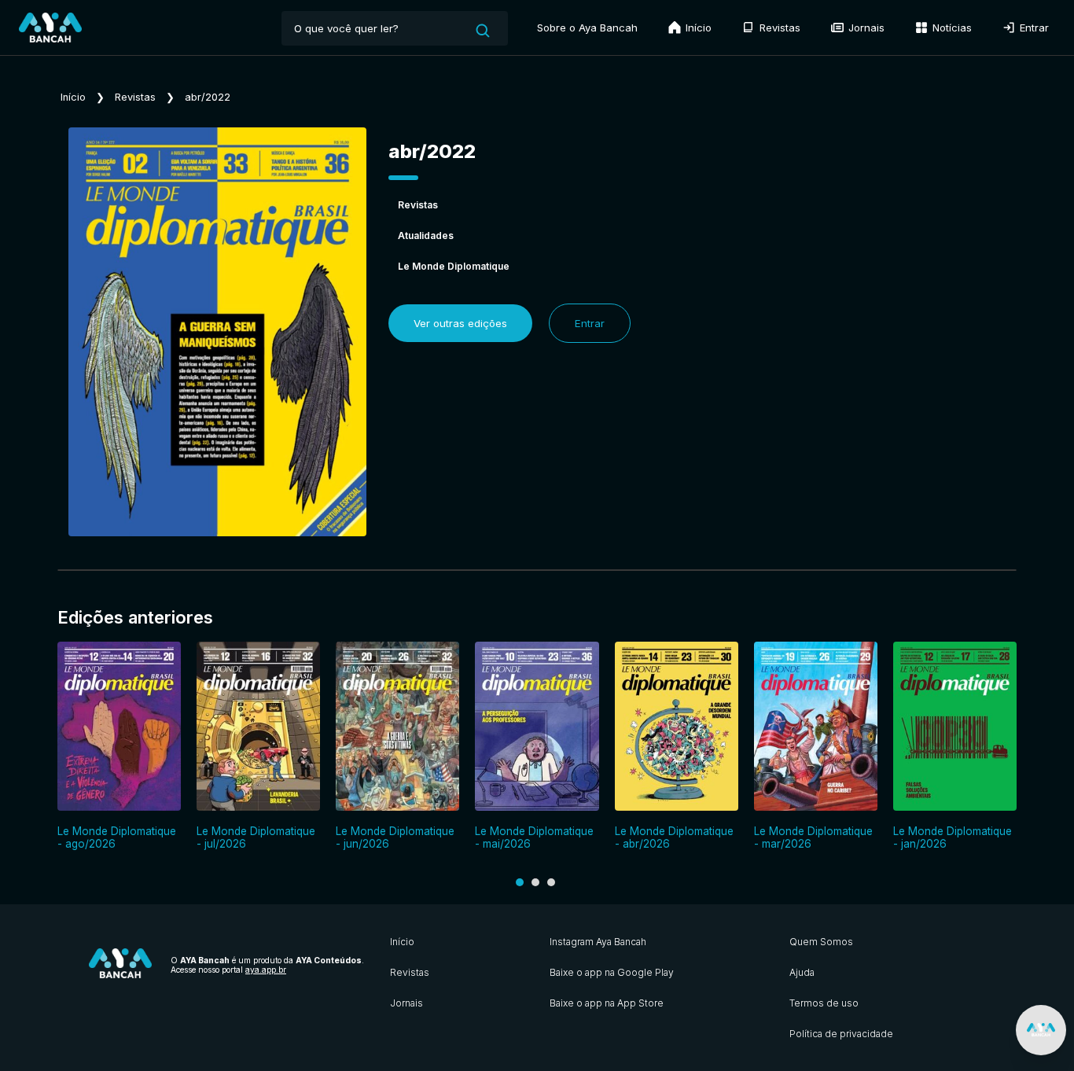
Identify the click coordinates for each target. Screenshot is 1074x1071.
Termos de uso (824, 1003)
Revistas (778, 27)
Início (697, 27)
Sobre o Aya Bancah (587, 27)
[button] (519, 882)
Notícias (950, 27)
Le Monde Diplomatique (453, 266)
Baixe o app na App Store (607, 1003)
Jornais (865, 27)
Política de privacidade (841, 1034)
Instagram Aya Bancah (598, 942)
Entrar (1033, 27)
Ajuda (802, 972)
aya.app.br (265, 969)
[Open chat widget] (1041, 1030)
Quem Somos (821, 942)
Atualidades (426, 235)
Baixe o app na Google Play (612, 972)
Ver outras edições (460, 323)
